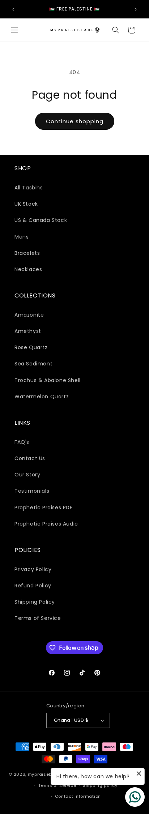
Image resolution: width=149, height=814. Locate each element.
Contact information (78, 796)
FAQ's (21, 442)
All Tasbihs (28, 187)
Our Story (27, 474)
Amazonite (29, 314)
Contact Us (29, 458)
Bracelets (27, 253)
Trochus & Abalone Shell (47, 380)
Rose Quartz (31, 347)
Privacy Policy (32, 569)
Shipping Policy (34, 601)
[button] (14, 30)
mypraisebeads (46, 774)
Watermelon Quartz (41, 396)
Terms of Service (37, 618)
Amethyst (27, 331)
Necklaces (28, 269)
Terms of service (57, 785)
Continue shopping (74, 121)
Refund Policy (32, 585)
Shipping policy (100, 785)
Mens (21, 236)
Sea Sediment (33, 363)
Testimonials (31, 490)
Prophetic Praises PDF (43, 507)
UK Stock (26, 203)
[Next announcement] (136, 9)
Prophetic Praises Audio (46, 523)
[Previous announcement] (13, 9)
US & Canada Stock (40, 220)
